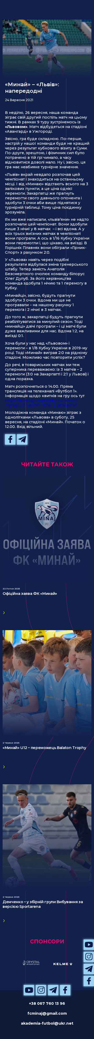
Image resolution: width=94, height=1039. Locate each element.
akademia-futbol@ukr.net (47, 1023)
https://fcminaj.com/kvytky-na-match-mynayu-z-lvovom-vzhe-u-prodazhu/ (41, 403)
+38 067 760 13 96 (47, 1003)
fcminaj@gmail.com (47, 1013)
